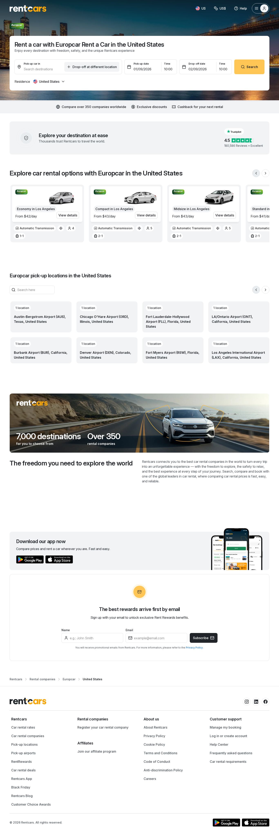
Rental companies (42, 679)
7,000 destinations (48, 436)
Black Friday (20, 787)
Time (167, 63)
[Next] (265, 173)
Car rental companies (27, 736)
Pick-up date (141, 63)
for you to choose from (34, 444)
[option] (35, 228)
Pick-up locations (24, 744)
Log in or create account (228, 736)
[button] (237, 131)
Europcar (69, 679)
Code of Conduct (157, 762)
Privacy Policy (194, 647)
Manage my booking (225, 727)
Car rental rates (23, 727)
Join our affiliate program (96, 751)
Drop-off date (197, 63)
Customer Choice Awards (31, 804)
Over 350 (104, 436)
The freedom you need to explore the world (71, 463)
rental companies (101, 444)
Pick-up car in (32, 63)
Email (129, 630)
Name (65, 630)
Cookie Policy (154, 744)
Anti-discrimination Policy (163, 770)
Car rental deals (23, 770)
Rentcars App (21, 779)
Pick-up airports (23, 753)
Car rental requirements (228, 762)
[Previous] (256, 173)
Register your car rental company (102, 727)
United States (92, 679)
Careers (150, 779)
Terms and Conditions (160, 753)
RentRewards (21, 762)
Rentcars (16, 679)
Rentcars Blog (22, 796)
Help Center (219, 744)
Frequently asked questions (231, 753)
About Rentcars (155, 727)
